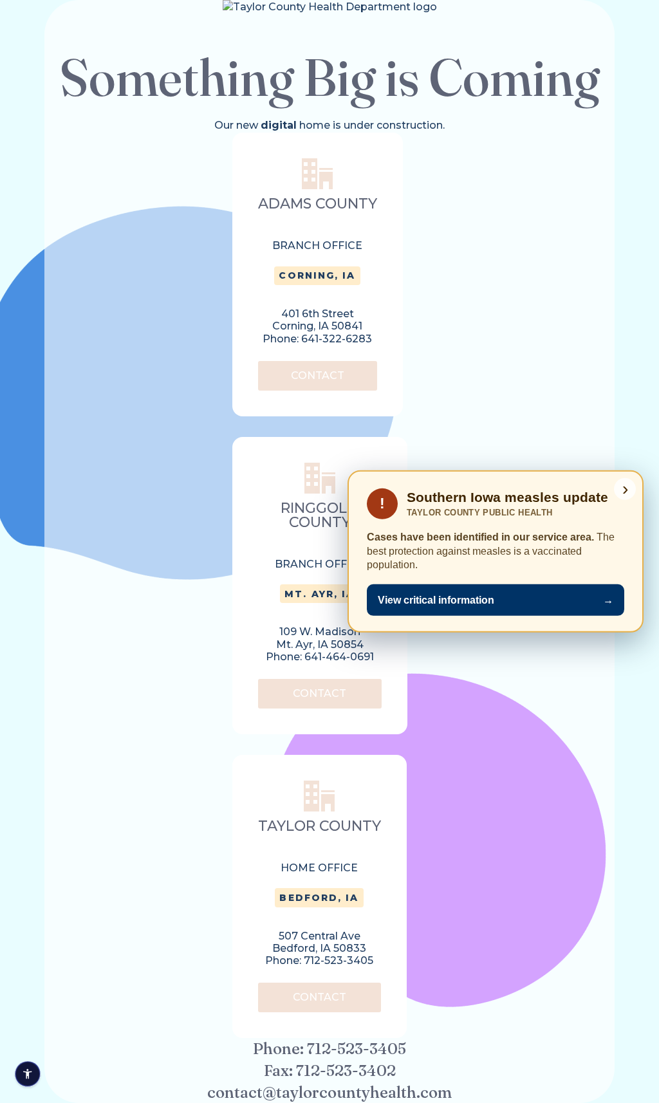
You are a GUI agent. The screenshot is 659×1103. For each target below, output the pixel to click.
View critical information (495, 600)
